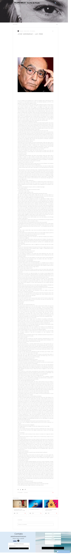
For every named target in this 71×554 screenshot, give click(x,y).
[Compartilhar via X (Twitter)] (20, 489)
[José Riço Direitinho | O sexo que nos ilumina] (51, 504)
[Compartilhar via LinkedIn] (22, 489)
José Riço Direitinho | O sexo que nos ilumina (50, 510)
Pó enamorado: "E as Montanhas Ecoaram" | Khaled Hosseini (19, 510)
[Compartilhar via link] (25, 489)
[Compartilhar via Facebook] (18, 489)
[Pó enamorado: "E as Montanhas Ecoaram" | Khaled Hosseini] (20, 504)
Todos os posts (15, 24)
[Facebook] (18, 541)
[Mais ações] (52, 31)
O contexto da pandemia (34, 509)
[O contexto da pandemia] (36, 504)
